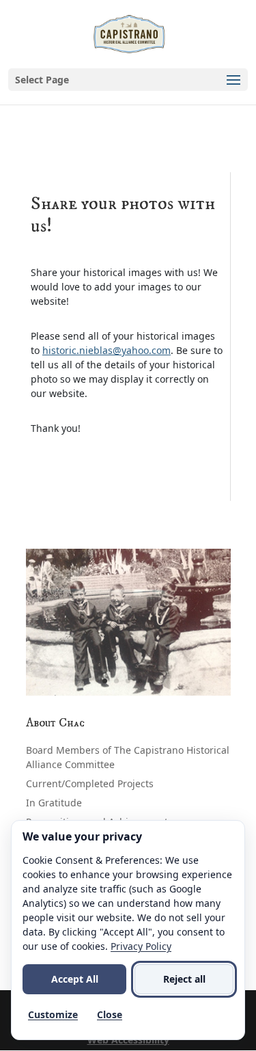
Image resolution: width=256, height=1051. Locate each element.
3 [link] (128, 681)
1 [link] (104, 681)
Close (109, 1014)
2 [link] (116, 681)
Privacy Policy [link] (141, 946)
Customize (53, 1014)
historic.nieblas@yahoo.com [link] (106, 350)
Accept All (74, 978)
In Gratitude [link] (54, 802)
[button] (128, 79)
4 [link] (139, 681)
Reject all (184, 978)
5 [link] (151, 681)
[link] (130, 33)
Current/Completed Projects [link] (90, 783)
